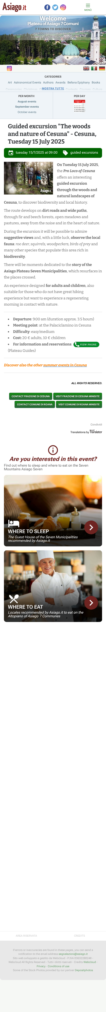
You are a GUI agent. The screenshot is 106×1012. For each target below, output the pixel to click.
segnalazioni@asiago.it (73, 954)
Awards (60, 82)
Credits (79, 935)
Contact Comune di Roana (35, 404)
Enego (49, 33)
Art (10, 82)
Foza (58, 33)
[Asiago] (14, 7)
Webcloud (90, 962)
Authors (48, 82)
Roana (60, 36)
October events (27, 112)
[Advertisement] (53, 660)
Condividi (96, 424)
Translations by (80, 432)
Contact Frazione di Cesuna (31, 396)
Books (96, 82)
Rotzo (70, 36)
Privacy (41, 966)
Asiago (38, 33)
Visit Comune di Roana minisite (79, 404)
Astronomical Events (27, 82)
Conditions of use (58, 966)
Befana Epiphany (79, 82)
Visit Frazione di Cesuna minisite (78, 396)
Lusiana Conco (42, 36)
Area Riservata (26, 935)
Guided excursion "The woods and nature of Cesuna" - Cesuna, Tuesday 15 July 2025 (52, 134)
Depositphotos (84, 970)
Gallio (68, 33)
